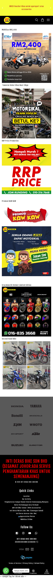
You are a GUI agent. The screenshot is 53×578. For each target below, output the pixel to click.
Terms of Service (15, 563)
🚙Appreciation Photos (26, 516)
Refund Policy (39, 563)
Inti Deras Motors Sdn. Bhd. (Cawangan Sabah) (26, 511)
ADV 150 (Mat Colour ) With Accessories (26, 508)
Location (26, 496)
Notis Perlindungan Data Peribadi (26, 505)
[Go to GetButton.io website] (6, 575)
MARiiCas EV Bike (26, 519)
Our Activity (26, 499)
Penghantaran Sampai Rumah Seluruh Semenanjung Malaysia (26, 502)
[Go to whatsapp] (6, 571)
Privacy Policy (28, 563)
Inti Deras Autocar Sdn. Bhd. (26, 513)
